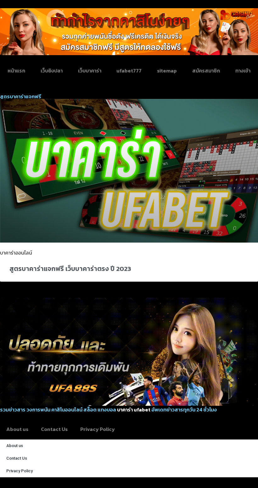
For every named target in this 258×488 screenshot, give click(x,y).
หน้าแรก (16, 70)
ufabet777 (129, 70)
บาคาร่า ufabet (133, 409)
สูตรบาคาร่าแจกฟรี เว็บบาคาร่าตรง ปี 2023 (70, 268)
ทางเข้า (242, 70)
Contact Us (54, 429)
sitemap (167, 70)
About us (17, 429)
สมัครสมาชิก (206, 70)
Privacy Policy (97, 429)
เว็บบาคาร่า (89, 70)
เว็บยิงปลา (52, 70)
